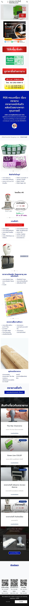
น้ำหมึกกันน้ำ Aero (21, 279)
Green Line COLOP (14, 455)
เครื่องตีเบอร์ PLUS (21, 283)
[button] (2, 12)
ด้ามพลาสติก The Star (8, 376)
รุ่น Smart (4, 329)
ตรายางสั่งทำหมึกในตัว (8, 230)
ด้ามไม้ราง (5, 378)
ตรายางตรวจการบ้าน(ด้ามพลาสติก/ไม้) (22, 327)
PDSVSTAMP (23, 137)
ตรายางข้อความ (6, 178)
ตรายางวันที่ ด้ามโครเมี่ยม (14, 517)
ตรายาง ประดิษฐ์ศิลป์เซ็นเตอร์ (15, 2)
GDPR (17, 598)
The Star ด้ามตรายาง (14, 426)
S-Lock (4, 285)
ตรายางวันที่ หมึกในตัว (7, 179)
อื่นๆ (17, 378)
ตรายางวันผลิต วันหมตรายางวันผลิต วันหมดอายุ (8, 281)
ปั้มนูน (3, 234)
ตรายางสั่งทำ (5, 229)
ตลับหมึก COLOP (21, 179)
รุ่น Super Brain (6, 330)
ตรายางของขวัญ (6, 332)
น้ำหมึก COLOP (21, 181)
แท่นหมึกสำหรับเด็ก (7, 334)
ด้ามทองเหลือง (6, 374)
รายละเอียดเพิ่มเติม (14, 433)
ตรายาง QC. (20, 232)
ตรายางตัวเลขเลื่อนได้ (22, 281)
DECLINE (8, 601)
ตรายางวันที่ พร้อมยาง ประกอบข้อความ (14, 486)
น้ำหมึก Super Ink (21, 183)
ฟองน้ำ (18, 374)
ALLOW (21, 601)
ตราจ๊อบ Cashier (21, 234)
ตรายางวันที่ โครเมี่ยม (7, 232)
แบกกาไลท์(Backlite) (21, 376)
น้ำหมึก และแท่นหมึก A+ (22, 178)
